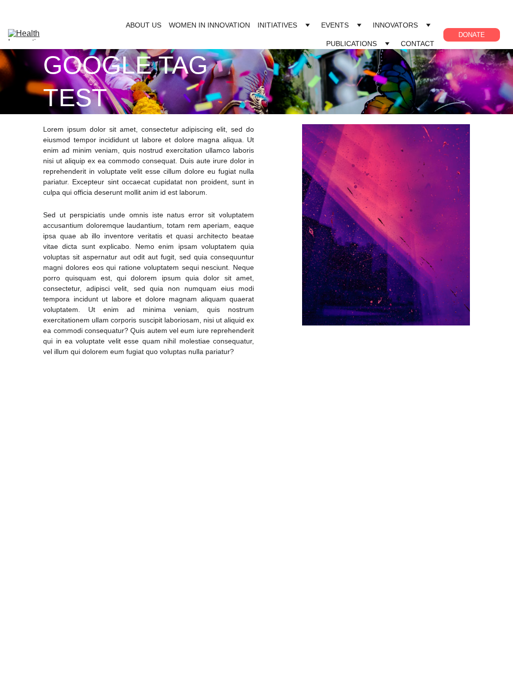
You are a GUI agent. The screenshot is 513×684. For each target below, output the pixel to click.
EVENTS (335, 25)
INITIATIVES (277, 25)
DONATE (471, 35)
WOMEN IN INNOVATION (209, 25)
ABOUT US (143, 25)
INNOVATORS (395, 25)
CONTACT (417, 44)
